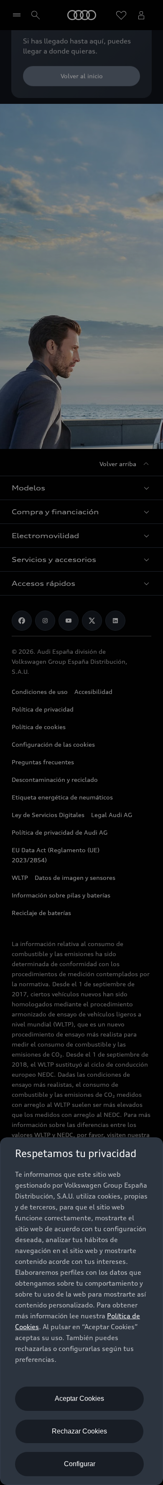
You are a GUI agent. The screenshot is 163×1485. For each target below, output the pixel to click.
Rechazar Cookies (79, 1431)
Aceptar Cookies (79, 1398)
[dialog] (81, 1311)
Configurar (79, 1463)
